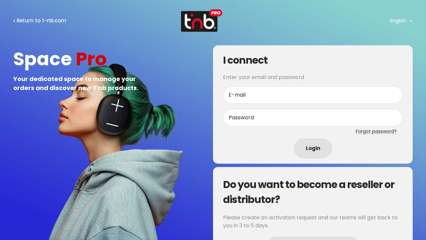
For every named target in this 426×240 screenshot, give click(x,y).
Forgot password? (376, 131)
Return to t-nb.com (41, 20)
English (398, 20)
